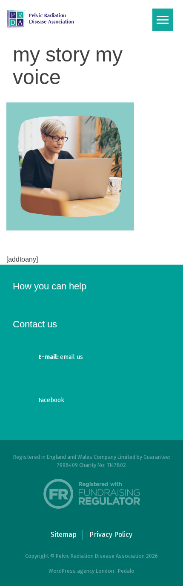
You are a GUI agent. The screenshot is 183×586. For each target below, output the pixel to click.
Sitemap (64, 535)
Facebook (51, 400)
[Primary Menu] (162, 20)
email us (60, 357)
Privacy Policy (110, 535)
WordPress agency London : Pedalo (91, 571)
